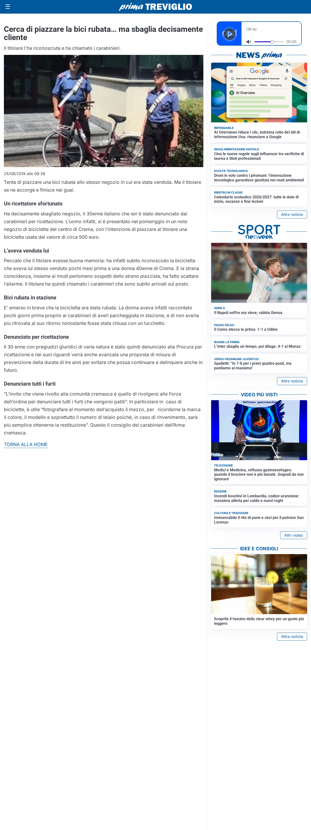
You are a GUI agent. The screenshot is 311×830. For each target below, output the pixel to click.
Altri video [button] (293, 535)
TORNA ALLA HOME (26, 444)
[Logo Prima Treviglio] (155, 7)
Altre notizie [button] (292, 214)
